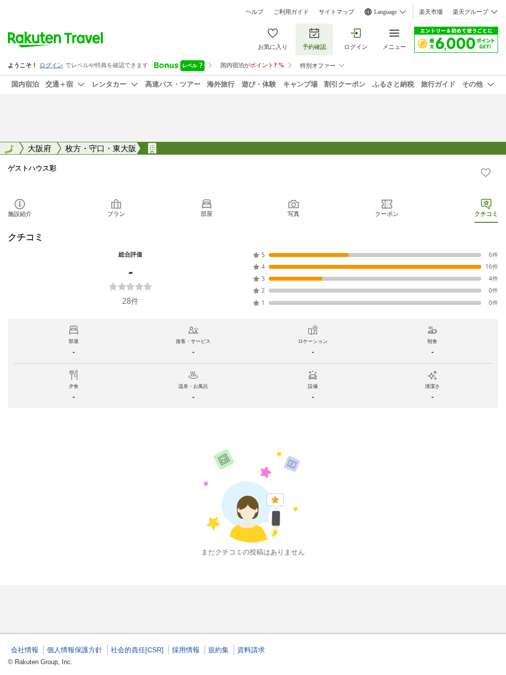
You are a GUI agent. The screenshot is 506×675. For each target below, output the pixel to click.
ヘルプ (254, 11)
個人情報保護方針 (74, 650)
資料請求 (251, 650)
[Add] (485, 172)
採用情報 (186, 650)
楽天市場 (431, 11)
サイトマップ (336, 11)
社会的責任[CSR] (137, 650)
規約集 (218, 650)
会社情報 (25, 650)
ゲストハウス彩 (32, 167)
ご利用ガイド (291, 11)
